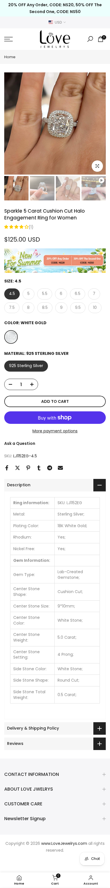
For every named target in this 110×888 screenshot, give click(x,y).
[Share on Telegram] (49, 467)
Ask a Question (19, 443)
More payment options (55, 431)
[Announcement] (55, 8)
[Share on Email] (60, 467)
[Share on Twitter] (17, 467)
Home (10, 57)
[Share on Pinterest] (28, 467)
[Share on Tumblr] (38, 467)
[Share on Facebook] (6, 467)
